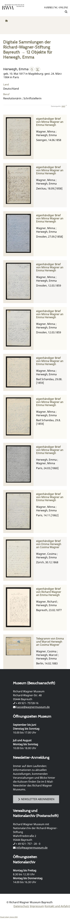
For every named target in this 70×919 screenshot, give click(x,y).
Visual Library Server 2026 (9, 917)
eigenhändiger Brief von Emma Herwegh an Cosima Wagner (48, 544)
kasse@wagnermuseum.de (33, 707)
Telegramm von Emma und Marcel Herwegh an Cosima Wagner (50, 641)
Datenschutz (21, 906)
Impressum (37, 906)
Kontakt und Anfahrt (57, 906)
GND (63, 106)
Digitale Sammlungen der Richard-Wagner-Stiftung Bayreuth (27, 46)
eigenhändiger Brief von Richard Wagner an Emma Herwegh (48, 592)
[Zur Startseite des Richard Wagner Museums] (13, 9)
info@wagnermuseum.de (32, 847)
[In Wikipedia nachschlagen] (37, 69)
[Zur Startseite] (56, 8)
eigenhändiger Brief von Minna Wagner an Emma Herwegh (49, 122)
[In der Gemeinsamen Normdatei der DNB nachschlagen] (31, 69)
